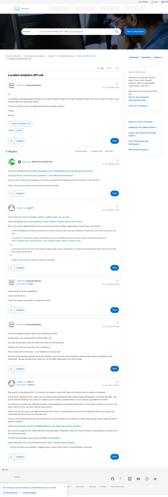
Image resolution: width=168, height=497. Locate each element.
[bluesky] (155, 478)
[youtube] (138, 479)
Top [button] (6, 470)
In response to (26, 284)
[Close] (64, 486)
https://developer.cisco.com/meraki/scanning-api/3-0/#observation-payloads (41, 443)
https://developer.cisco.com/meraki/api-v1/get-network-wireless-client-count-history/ (45, 222)
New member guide (137, 100)
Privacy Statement (10, 493)
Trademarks (92, 487)
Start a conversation (135, 31)
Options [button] (157, 57)
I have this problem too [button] (20, 124)
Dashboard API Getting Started (142, 127)
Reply (114, 141)
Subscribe (146, 57)
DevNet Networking (66, 56)
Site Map (103, 487)
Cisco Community (13, 56)
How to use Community (139, 97)
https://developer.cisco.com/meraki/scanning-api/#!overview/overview (62, 171)
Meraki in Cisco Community (141, 122)
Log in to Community (138, 106)
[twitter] (121, 479)
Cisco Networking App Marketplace (138, 142)
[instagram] (147, 479)
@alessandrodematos (29, 231)
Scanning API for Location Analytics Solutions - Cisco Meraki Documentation (40, 176)
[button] (11, 141)
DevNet (51, 56)
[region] (33, 490)
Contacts (17, 477)
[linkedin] (129, 479)
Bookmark (134, 57)
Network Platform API (86, 56)
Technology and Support (34, 56)
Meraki (19, 130)
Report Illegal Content (118, 487)
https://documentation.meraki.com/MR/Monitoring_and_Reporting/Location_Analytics (44, 426)
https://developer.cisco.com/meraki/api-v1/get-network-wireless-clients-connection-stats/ (46, 241)
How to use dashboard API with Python (142, 134)
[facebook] (112, 479)
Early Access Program (138, 149)
